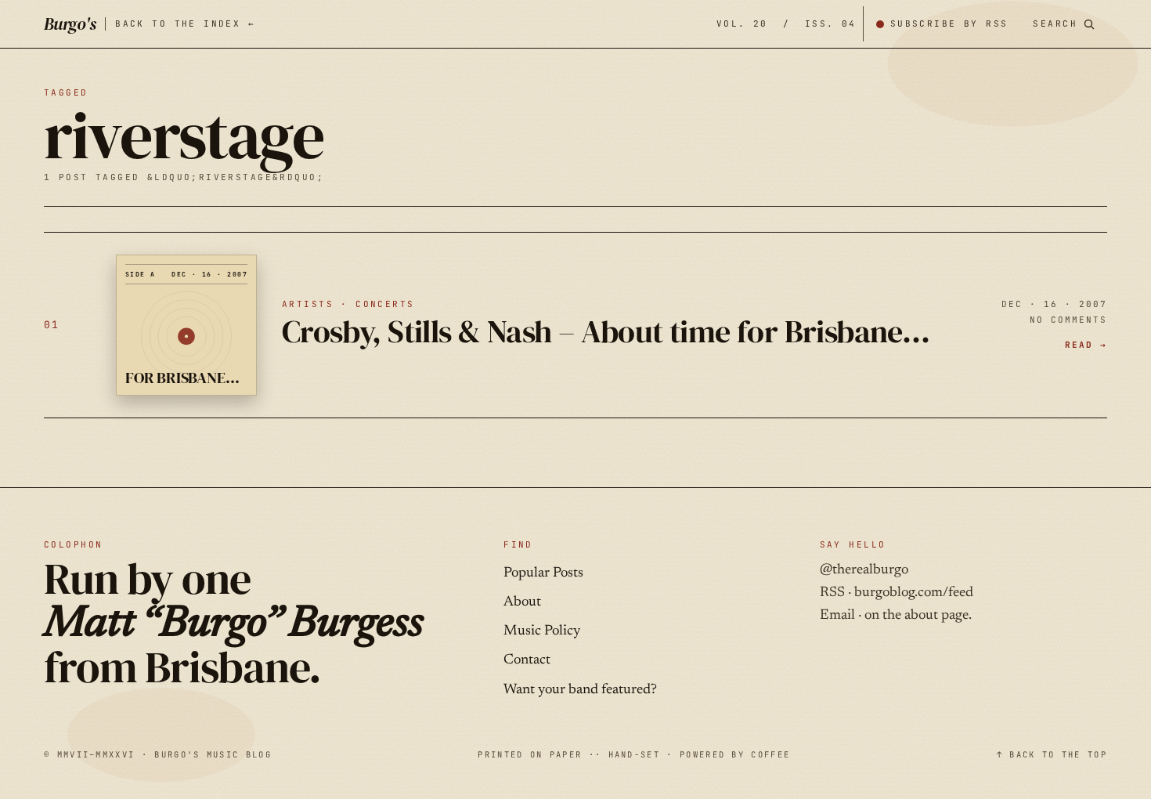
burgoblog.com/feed (913, 593)
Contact (526, 660)
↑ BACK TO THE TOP (1052, 754)
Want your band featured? (580, 690)
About (522, 602)
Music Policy (541, 631)
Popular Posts (543, 573)
